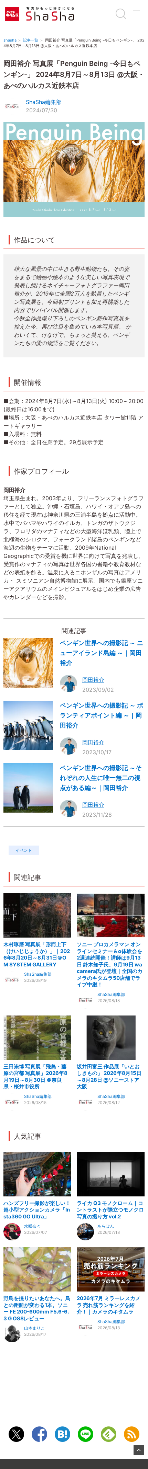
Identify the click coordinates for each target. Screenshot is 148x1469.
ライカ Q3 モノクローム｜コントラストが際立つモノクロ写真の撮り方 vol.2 (110, 1210)
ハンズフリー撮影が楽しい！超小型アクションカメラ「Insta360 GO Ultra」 (37, 1210)
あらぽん (105, 1226)
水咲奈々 (32, 1226)
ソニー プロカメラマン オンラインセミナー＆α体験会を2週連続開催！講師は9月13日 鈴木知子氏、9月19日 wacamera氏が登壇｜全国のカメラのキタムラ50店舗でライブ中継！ (109, 964)
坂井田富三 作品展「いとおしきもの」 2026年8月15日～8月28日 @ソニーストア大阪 (109, 1076)
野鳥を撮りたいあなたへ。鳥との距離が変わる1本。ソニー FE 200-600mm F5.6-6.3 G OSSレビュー (37, 1308)
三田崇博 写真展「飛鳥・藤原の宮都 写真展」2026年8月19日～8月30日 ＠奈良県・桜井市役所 (35, 1076)
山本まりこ (34, 1328)
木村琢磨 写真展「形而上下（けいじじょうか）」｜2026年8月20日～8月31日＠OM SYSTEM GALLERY (36, 954)
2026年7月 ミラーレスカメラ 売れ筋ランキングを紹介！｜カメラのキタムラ (108, 1305)
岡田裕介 (93, 679)
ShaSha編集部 (44, 102)
